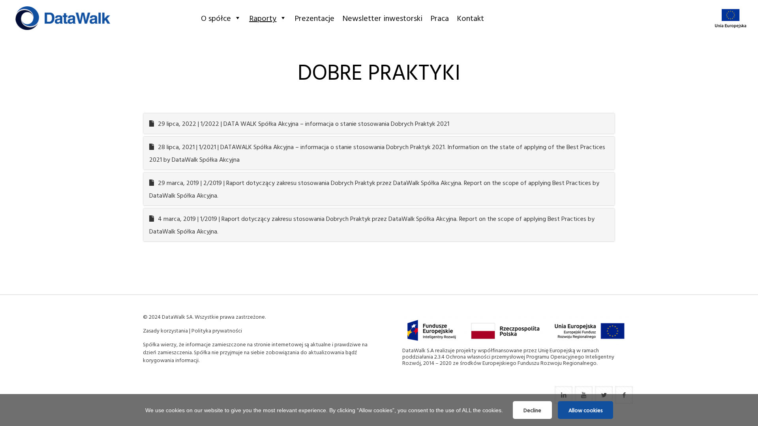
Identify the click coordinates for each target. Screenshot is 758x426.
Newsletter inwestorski (382, 18)
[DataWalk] (62, 18)
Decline (532, 410)
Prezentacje (314, 18)
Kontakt (470, 18)
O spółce (216, 18)
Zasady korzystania (165, 330)
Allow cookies (585, 410)
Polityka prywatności (216, 330)
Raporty (262, 18)
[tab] (379, 123)
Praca (439, 18)
